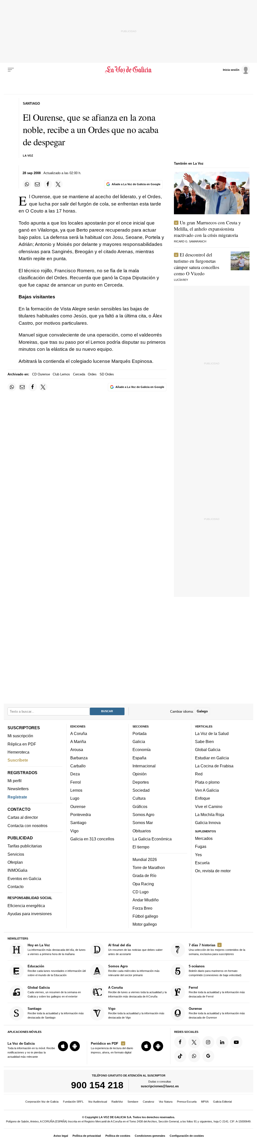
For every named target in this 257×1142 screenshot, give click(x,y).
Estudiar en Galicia (212, 758)
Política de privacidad (87, 1135)
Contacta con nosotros (27, 825)
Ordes (92, 374)
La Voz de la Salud (212, 733)
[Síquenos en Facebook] (180, 1042)
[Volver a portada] (128, 70)
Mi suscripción (20, 736)
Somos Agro (143, 814)
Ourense (78, 806)
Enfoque (202, 798)
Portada (140, 733)
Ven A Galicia (207, 790)
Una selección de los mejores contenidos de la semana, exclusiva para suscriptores (217, 949)
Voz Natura (165, 1101)
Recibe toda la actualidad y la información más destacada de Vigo (136, 1013)
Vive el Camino (208, 806)
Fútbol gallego (145, 916)
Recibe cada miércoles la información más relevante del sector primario (134, 971)
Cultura (139, 798)
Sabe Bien (204, 742)
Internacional (144, 766)
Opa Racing (143, 884)
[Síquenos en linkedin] (222, 1042)
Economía (142, 750)
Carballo (78, 766)
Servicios (16, 854)
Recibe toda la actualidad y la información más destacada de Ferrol (217, 992)
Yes (198, 854)
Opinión (140, 774)
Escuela (202, 862)
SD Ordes (107, 374)
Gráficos (140, 806)
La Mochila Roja (209, 814)
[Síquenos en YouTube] (236, 1042)
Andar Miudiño (146, 900)
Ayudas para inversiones (30, 914)
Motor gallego (145, 924)
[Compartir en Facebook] (48, 184)
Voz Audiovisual (97, 1101)
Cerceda (79, 374)
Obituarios (142, 831)
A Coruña (78, 733)
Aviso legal (60, 1135)
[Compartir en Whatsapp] (27, 184)
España (139, 758)
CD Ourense (41, 374)
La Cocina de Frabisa (214, 766)
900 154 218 (97, 1085)
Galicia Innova (208, 823)
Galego (202, 711)
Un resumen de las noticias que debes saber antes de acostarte (135, 949)
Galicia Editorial (222, 1101)
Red (199, 774)
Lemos (76, 790)
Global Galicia (207, 750)
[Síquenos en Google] (208, 1056)
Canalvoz (148, 1101)
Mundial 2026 (145, 859)
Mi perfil (15, 780)
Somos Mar (143, 823)
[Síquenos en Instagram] (208, 1042)
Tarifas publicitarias (25, 846)
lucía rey (181, 279)
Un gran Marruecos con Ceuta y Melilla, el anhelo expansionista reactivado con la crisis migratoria (207, 228)
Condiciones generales (150, 1135)
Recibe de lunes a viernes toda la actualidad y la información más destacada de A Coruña (137, 992)
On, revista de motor (213, 871)
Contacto (16, 886)
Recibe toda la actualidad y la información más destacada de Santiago (56, 1013)
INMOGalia (17, 870)
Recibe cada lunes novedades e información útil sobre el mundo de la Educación (57, 971)
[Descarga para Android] (75, 1046)
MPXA (205, 1101)
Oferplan (15, 862)
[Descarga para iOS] (63, 1046)
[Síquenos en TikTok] (180, 1056)
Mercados (204, 838)
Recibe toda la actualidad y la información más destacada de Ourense (217, 1013)
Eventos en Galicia (24, 878)
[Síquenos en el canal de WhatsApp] (194, 1056)
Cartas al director (23, 817)
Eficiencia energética (26, 905)
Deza (75, 774)
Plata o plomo (207, 782)
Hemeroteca (18, 752)
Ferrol (75, 782)
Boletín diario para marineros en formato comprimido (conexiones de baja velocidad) (215, 971)
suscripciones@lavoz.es (160, 1086)
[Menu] (11, 70)
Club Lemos (61, 374)
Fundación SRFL (73, 1101)
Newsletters (18, 789)
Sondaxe (132, 1101)
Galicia (139, 742)
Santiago (78, 823)
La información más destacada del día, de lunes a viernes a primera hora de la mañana (57, 949)
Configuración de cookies (187, 1135)
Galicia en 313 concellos (92, 839)
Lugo (74, 798)
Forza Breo (142, 908)
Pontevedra (80, 814)
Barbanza (79, 758)
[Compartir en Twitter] (58, 184)
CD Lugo (141, 892)
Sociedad (141, 790)
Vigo (74, 831)
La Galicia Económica (152, 839)
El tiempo (141, 847)
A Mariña (78, 742)
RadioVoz (117, 1101)
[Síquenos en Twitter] (194, 1042)
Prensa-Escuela (187, 1101)
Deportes (141, 782)
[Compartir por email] (37, 184)
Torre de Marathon (149, 867)
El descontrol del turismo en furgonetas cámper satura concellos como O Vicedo (196, 264)
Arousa (76, 750)
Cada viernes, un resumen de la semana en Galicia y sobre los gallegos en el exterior (54, 992)
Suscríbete (18, 760)
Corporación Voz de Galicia (41, 1101)
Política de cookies (117, 1135)
